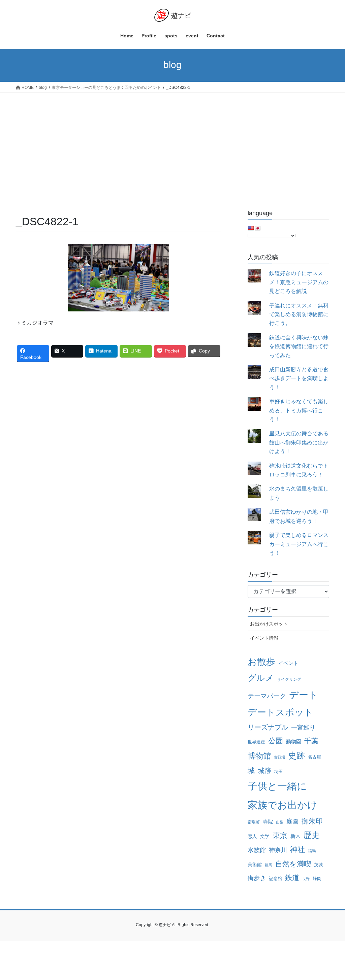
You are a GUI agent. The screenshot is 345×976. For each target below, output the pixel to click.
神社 (297, 849)
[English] (251, 228)
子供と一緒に (277, 786)
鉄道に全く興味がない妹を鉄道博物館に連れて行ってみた (298, 346)
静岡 (317, 878)
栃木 (295, 836)
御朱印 (312, 821)
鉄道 (292, 877)
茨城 (318, 864)
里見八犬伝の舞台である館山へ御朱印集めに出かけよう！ (298, 442)
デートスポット (280, 712)
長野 (306, 879)
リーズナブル (268, 727)
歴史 (312, 835)
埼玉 (278, 771)
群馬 (268, 865)
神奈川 (278, 850)
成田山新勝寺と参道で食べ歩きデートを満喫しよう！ (298, 378)
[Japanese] (257, 228)
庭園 (292, 821)
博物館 (259, 755)
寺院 (268, 821)
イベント (288, 663)
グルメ (261, 677)
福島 (312, 850)
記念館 (275, 878)
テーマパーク (267, 696)
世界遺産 (256, 741)
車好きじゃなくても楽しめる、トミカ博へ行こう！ (298, 410)
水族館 (257, 850)
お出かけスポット (269, 624)
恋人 (252, 836)
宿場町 (254, 822)
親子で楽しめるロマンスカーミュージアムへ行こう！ (298, 544)
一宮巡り (303, 727)
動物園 (293, 741)
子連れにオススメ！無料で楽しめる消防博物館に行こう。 (298, 314)
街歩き (257, 878)
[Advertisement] (172, 143)
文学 (265, 836)
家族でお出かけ (282, 804)
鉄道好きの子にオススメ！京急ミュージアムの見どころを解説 (298, 282)
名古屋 (314, 757)
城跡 (264, 770)
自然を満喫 (293, 864)
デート (303, 695)
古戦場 (279, 757)
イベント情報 (264, 638)
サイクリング (289, 679)
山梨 (279, 822)
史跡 (296, 755)
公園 (275, 741)
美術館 (255, 864)
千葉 (311, 741)
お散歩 (261, 662)
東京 (280, 835)
